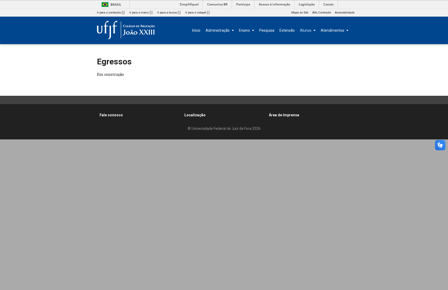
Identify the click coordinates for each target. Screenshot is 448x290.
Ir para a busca (168, 12)
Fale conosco (111, 115)
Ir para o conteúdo (110, 12)
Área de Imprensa (284, 115)
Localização (195, 115)
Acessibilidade (344, 12)
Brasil (115, 4)
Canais (328, 4)
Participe (243, 4)
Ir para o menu (140, 12)
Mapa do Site (299, 12)
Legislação (307, 4)
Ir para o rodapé (197, 12)
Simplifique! (189, 4)
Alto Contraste (321, 12)
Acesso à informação (274, 4)
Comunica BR (217, 4)
